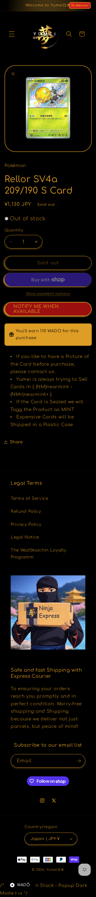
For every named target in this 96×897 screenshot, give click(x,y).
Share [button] (16, 442)
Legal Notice (25, 537)
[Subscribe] (78, 761)
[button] (11, 34)
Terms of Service (29, 498)
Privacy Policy (26, 524)
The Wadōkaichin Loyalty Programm (38, 554)
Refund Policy (26, 511)
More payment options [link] (48, 294)
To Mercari (80, 5)
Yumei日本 (55, 870)
